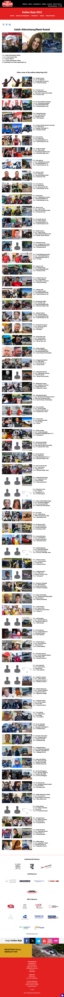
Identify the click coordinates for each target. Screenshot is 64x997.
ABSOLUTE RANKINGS (22, 15)
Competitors (37, 4)
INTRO (12, 15)
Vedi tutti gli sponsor (32, 934)
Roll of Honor (57, 4)
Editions (25, 4)
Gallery (44, 4)
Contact (49, 4)
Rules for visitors (32, 966)
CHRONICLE (34, 15)
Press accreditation (32, 978)
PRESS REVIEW (50, 15)
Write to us (32, 976)
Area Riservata (32, 986)
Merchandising (52, 6)
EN (61, 6)
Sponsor (32, 970)
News (30, 4)
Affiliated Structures (32, 968)
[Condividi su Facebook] (3, 25)
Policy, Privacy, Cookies (32, 984)
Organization (32, 963)
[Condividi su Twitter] (6, 25)
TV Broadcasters (32, 965)
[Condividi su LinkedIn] (9, 25)
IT (58, 6)
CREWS (42, 15)
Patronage (32, 971)
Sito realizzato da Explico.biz (32, 993)
